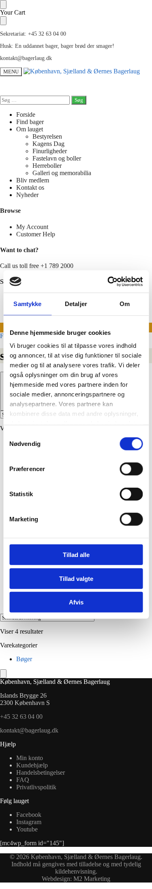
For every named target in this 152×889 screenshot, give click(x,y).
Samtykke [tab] (27, 303)
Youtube (27, 829)
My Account (32, 226)
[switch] (131, 469)
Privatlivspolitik (36, 787)
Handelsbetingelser (40, 772)
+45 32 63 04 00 (21, 716)
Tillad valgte (76, 578)
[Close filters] (3, 673)
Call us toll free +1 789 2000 (36, 265)
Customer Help (35, 234)
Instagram (28, 821)
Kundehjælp (32, 765)
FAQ (22, 779)
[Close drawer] (3, 20)
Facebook (28, 814)
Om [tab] (125, 303)
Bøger (24, 659)
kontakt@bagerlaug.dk (26, 58)
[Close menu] (3, 4)
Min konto (29, 757)
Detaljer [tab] (76, 303)
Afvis (76, 602)
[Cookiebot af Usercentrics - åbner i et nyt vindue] (108, 281)
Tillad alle (76, 554)
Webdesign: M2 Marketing (76, 878)
